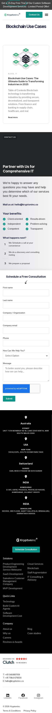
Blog (29, 629)
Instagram (38, 698)
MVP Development (12, 588)
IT (16, 74)
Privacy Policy (30, 711)
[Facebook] (23, 695)
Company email (10, 325)
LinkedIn (8, 698)
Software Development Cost (12, 614)
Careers (7, 637)
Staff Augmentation (37, 572)
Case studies (34, 633)
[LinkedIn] (7, 695)
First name (8, 287)
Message (7, 363)
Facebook (23, 698)
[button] (46, 14)
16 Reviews (21, 663)
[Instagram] (38, 695)
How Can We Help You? (14, 350)
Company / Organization (14, 313)
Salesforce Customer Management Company (13, 581)
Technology (9, 601)
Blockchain (33, 568)
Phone (6, 338)
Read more (13, 117)
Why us (7, 633)
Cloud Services (35, 564)
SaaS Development (13, 574)
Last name (8, 300)
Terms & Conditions (12, 711)
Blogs (11, 74)
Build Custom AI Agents (11, 607)
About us (7, 629)
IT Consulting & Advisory (35, 578)
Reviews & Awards (12, 642)
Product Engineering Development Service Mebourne (13, 567)
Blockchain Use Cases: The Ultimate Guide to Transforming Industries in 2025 (26, 81)
